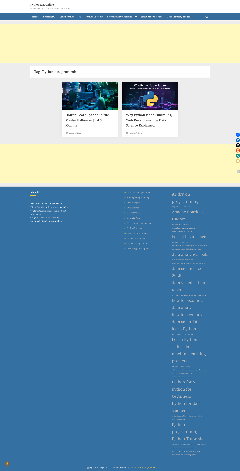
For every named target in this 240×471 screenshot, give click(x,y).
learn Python (184, 328)
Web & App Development (138, 248)
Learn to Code (133, 217)
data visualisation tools (188, 286)
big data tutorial (201, 246)
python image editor (179, 416)
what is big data (194, 451)
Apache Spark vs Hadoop (187, 215)
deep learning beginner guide (182, 295)
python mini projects (195, 416)
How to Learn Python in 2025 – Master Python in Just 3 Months (89, 120)
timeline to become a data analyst (184, 448)
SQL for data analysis (198, 444)
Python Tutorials (187, 438)
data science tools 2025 (189, 272)
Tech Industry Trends (178, 16)
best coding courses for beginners (184, 228)
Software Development (119, 16)
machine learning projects (189, 357)
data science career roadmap (182, 260)
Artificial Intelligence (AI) (139, 192)
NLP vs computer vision (180, 370)
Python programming (185, 428)
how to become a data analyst (187, 304)
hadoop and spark (200, 295)
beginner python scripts (180, 225)
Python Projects (94, 16)
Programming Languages (139, 223)
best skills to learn (189, 236)
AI (80, 16)
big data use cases (178, 249)
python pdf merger (179, 419)
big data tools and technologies (183, 246)
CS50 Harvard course (194, 249)
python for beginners (182, 392)
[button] (238, 135)
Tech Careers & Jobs (151, 16)
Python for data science (186, 407)
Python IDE (49, 16)
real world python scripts (181, 444)
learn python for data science (182, 334)
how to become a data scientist (187, 318)
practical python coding (198, 370)
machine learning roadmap (181, 366)
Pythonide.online (48, 217)
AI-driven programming (185, 197)
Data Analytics (134, 202)
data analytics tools (190, 254)
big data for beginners (180, 242)
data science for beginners (181, 263)
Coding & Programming (138, 197)
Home (35, 16)
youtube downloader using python (184, 455)
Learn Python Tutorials (184, 343)
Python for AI (184, 381)
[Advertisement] (83, 43)
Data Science (133, 207)
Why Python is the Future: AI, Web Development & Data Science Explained (149, 120)
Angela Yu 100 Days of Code (182, 207)
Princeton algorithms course (182, 373)
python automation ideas (181, 377)
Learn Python (67, 16)
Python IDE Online (42, 5)
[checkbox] (7, 464)
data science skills (198, 263)
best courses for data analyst (182, 231)
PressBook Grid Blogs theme (142, 467)
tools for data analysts (180, 451)
